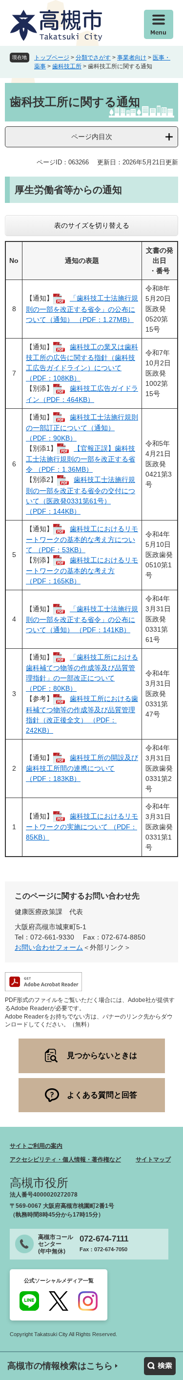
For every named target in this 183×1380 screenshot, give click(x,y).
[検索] (160, 1366)
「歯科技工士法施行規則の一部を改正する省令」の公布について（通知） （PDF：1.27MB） (82, 308)
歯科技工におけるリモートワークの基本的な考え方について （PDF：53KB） (82, 539)
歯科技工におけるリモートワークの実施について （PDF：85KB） (82, 826)
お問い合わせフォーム (49, 947)
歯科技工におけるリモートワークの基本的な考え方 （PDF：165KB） (82, 570)
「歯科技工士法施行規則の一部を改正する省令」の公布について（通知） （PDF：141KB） (82, 619)
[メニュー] (158, 24)
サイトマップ (153, 1159)
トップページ (51, 57)
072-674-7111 (104, 1239)
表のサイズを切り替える (91, 225)
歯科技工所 (66, 66)
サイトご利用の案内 (36, 1145)
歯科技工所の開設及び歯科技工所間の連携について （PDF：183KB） (82, 768)
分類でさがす (93, 57)
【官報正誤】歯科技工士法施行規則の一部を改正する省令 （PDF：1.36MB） (80, 458)
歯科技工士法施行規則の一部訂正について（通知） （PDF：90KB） (82, 427)
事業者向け (131, 57)
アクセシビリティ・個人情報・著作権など (65, 1159)
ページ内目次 (91, 136)
